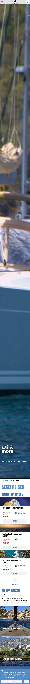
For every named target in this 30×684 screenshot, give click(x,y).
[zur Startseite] (15, 3)
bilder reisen (11, 590)
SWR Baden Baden (7, 480)
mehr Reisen (15, 584)
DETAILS (15, 521)
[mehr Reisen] (15, 580)
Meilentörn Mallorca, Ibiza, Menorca (12, 535)
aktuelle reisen (12, 494)
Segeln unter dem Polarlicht (13, 508)
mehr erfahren (11, 681)
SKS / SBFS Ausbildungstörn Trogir (13, 561)
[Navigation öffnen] (2, 2)
